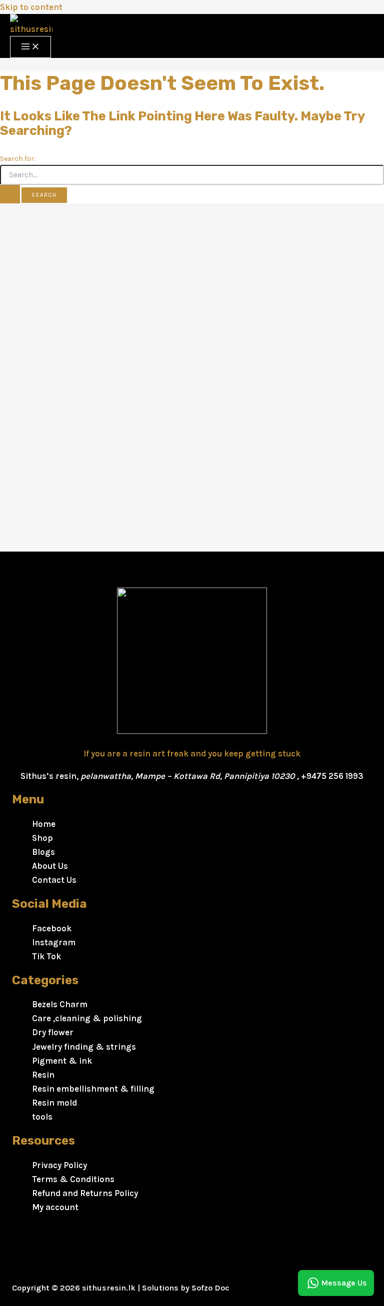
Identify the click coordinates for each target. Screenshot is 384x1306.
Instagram (54, 942)
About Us (50, 866)
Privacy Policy (59, 1165)
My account (55, 1207)
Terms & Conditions (73, 1179)
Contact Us (54, 880)
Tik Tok (46, 956)
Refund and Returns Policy (85, 1193)
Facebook (52, 928)
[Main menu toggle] (30, 47)
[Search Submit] (10, 194)
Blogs (43, 852)
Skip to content (31, 7)
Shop (42, 838)
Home (44, 824)
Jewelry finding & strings (84, 1047)
